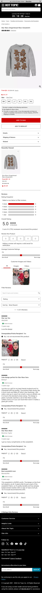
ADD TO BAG (21, 120)
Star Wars (5, 24)
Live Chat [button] (21, 550)
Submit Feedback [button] (15, 558)
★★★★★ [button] (5, 183)
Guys (7, 21)
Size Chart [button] (9, 97)
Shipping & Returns (9, 137)
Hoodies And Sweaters (17, 21)
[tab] (21, 60)
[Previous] (2, 1)
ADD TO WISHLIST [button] (21, 126)
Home (3, 21)
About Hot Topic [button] (8, 528)
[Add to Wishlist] (18, 151)
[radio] (3, 101)
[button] (2, 5)
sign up (36, 569)
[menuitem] (39, 5)
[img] (2, 543)
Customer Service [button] (8, 518)
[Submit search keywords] (2, 9)
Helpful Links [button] (7, 523)
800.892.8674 (25, 589)
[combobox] (21, 9)
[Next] (40, 1)
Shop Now (28, 1)
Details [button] (16, 90)
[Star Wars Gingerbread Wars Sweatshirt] (10, 162)
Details (5, 133)
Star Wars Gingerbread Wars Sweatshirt (9, 176)
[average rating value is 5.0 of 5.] (5, 30)
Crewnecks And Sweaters (31, 21)
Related (5, 141)
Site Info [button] (5, 533)
